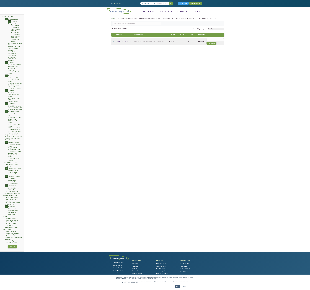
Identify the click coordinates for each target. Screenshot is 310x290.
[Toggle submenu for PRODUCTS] (153, 12)
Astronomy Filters (13, 111)
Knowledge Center (138, 271)
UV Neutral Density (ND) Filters (14, 99)
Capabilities (135, 266)
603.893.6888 (117, 3)
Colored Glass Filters (14, 168)
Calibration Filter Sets (11, 191)
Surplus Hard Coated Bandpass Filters (14, 152)
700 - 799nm (15, 34)
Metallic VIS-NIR (13, 66)
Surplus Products (13, 142)
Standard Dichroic (13, 188)
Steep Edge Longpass (14, 106)
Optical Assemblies (10, 231)
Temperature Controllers (12, 213)
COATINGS (5, 216)
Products (135, 264)
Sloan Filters (12, 119)
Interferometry (9, 241)
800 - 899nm (15, 36)
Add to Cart (211, 43)
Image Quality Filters (11, 135)
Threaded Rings (13, 210)
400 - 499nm (15, 29)
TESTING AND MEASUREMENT (12, 237)
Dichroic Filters (12, 186)
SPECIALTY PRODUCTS (9, 162)
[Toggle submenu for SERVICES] (165, 12)
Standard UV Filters (14, 93)
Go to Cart (12, 246)
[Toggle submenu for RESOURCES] (191, 12)
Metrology (8, 239)
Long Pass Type (13, 174)
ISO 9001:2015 (184, 264)
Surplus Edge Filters (14, 149)
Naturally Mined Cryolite (12, 202)
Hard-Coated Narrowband (12, 52)
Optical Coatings (161, 266)
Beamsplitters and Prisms (12, 193)
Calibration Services (11, 242)
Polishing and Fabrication (12, 233)
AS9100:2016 (184, 266)
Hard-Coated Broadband (12, 56)
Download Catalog (162, 273)
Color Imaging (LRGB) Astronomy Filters (15, 132)
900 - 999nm (15, 38)
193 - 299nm (15, 26)
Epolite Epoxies (9, 204)
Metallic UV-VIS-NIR (14, 65)
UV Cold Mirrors (13, 101)
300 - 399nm (15, 27)
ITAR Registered (185, 268)
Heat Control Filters (14, 176)
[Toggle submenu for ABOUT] (201, 12)
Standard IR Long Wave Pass (13, 86)
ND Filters (11, 63)
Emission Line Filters (14, 46)
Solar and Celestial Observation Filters (14, 128)
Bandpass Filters (13, 19)
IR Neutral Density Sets (15, 83)
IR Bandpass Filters (14, 78)
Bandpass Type (13, 170)
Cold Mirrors (12, 180)
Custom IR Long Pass (14, 88)
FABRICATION (6, 229)
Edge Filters (11, 104)
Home (113, 18)
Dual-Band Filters (10, 218)
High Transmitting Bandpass (13, 49)
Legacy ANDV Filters (11, 197)
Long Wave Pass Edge (15, 108)
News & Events (137, 273)
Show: (194, 28)
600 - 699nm (15, 32)
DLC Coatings (9, 225)
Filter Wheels (12, 209)
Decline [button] (184, 286)
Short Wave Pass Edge (15, 109)
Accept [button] (177, 286)
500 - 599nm (15, 31)
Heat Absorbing (13, 172)
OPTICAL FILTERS (7, 17)
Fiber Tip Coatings (10, 223)
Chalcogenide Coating (11, 227)
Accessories (11, 207)
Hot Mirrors (11, 178)
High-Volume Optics (11, 235)
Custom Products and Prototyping (11, 165)
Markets (134, 268)
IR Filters (10, 76)
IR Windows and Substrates (13, 136)
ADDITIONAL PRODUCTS (10, 196)
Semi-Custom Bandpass (12, 59)
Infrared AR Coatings (11, 222)
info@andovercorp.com (119, 273)
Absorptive (11, 68)
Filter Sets (11, 70)
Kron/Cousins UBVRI (14, 117)
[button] (183, 3)
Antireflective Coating (11, 220)
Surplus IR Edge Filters (15, 148)
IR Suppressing (13, 183)
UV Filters (11, 91)
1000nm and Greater (15, 40)
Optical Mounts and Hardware (11, 200)
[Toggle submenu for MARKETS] (177, 12)
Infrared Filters (160, 268)
